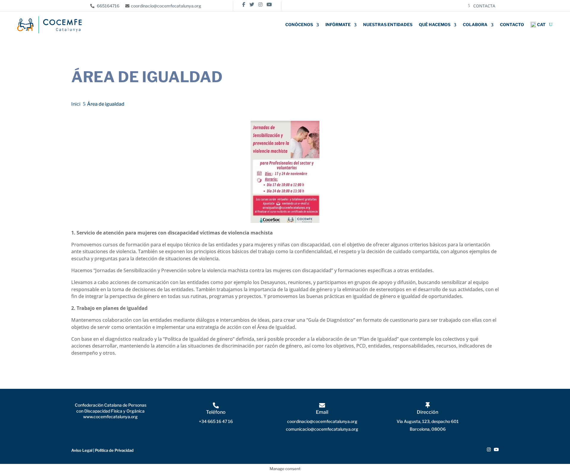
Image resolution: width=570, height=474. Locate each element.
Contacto (512, 24)
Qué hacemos (434, 24)
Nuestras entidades (387, 24)
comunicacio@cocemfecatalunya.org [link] (322, 429)
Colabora (475, 24)
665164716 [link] (107, 5)
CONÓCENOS (299, 24)
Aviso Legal (81, 450)
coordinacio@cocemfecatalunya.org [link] (166, 5)
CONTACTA (484, 6)
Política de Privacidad (114, 450)
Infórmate (338, 24)
